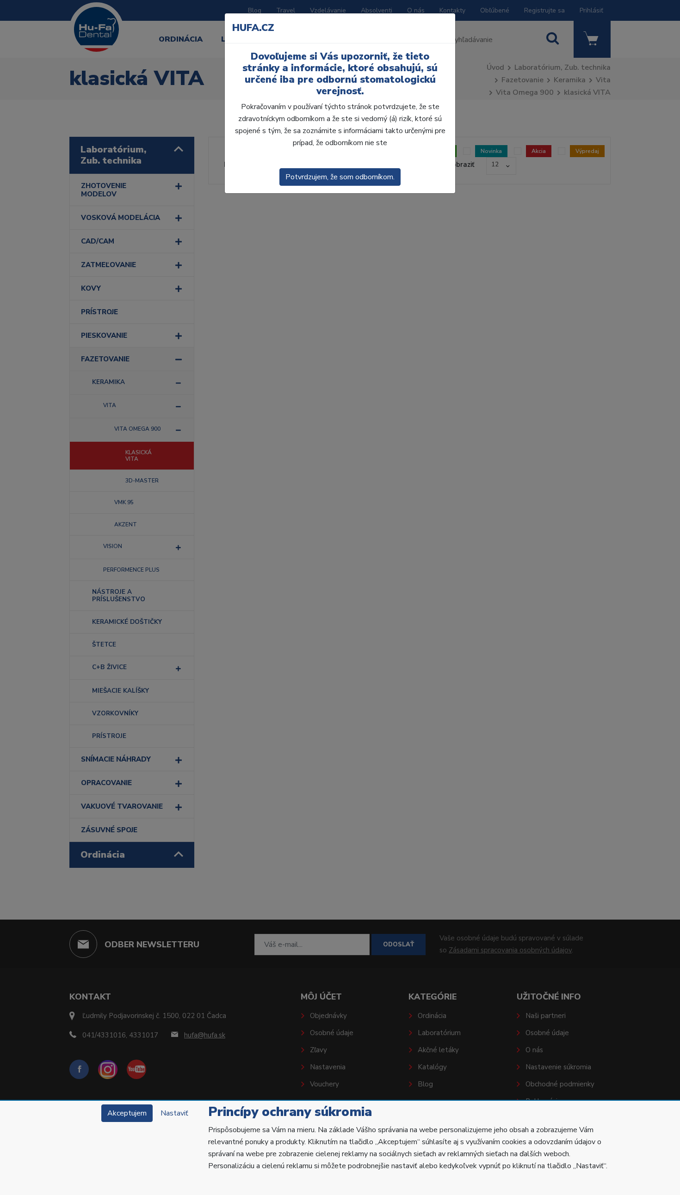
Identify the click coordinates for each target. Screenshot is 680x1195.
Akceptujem (127, 1113)
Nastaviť (174, 1113)
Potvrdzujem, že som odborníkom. (340, 177)
